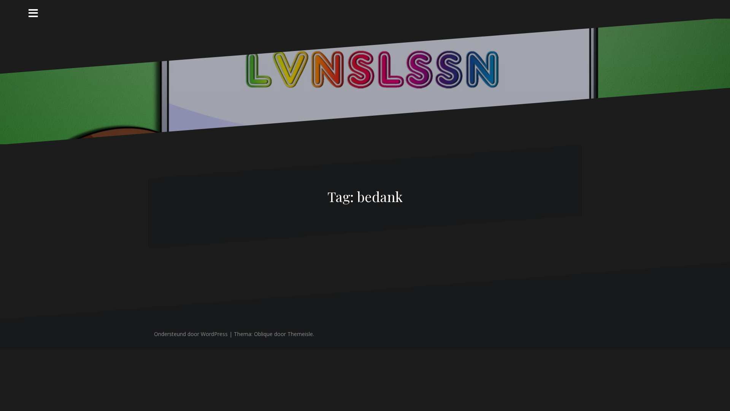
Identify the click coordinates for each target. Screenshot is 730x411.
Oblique (263, 334)
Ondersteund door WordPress (191, 334)
